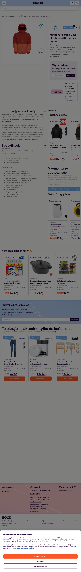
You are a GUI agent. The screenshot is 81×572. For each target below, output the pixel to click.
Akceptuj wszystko (40, 556)
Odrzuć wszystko (40, 566)
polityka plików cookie (25, 548)
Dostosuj (40, 561)
